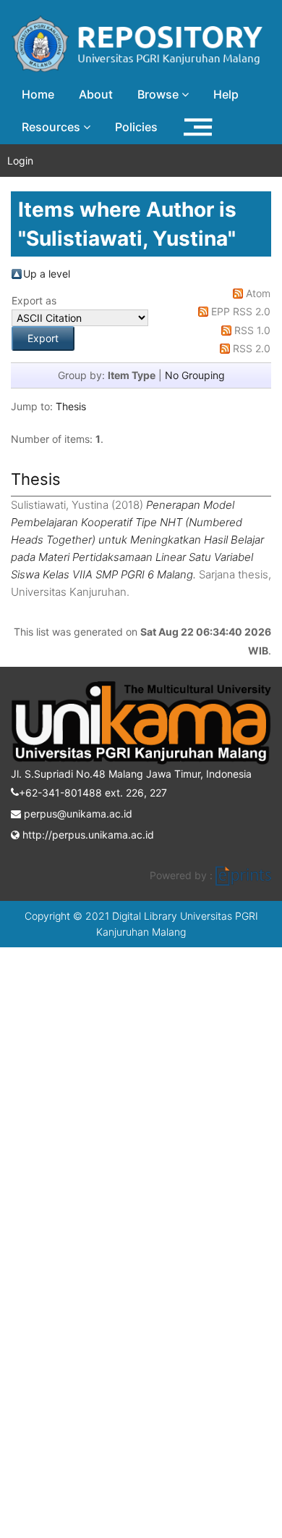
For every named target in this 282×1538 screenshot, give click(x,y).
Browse (159, 94)
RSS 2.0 (251, 348)
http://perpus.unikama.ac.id (87, 834)
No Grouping (195, 375)
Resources (52, 127)
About (96, 94)
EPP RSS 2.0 (240, 311)
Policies (136, 127)
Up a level (46, 273)
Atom (258, 293)
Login (20, 160)
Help (226, 94)
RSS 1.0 (252, 330)
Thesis (71, 406)
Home (38, 94)
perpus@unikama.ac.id (76, 813)
